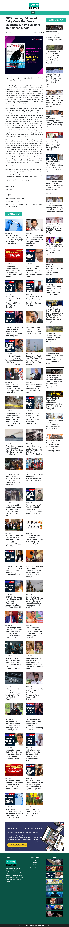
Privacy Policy (34, 868)
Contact (34, 864)
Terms (34, 866)
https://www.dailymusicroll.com (14, 198)
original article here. (11, 206)
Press (34, 860)
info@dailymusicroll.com (12, 195)
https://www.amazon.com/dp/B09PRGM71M (24, 180)
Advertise (34, 862)
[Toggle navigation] (33, 12)
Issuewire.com (34, 86)
